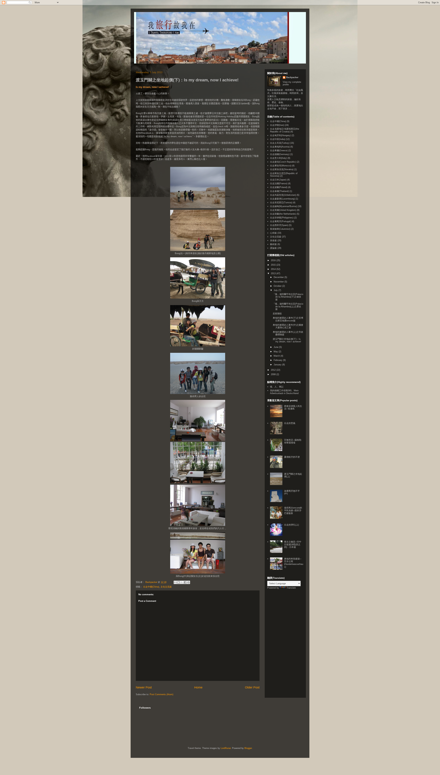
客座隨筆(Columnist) (280, 229)
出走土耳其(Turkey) (279, 143)
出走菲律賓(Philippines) (281, 217)
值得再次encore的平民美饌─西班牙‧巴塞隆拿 (293, 510)
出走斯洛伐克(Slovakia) (281, 169)
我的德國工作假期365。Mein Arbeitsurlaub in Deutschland (284, 392)
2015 (273, 265)
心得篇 (273, 233)
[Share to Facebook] (185, 582)
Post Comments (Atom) (161, 694)
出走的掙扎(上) (291, 524)
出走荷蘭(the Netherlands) (283, 214)
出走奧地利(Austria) (280, 146)
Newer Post (144, 687)
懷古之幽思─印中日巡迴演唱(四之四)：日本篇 (292, 544)
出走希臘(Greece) (279, 150)
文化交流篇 (166, 586)
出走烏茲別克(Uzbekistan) (283, 195)
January (278, 364)
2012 (273, 370)
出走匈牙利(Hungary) (280, 135)
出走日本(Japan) (278, 179)
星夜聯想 (277, 313)
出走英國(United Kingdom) (283, 210)
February (278, 360)
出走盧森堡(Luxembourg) (282, 198)
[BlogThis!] (178, 582)
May (276, 351)
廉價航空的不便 (292, 457)
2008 (273, 374)
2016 (273, 260)
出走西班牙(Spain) (279, 225)
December (279, 277)
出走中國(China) (151, 586)
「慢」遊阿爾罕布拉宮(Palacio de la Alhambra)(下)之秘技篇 (288, 297)
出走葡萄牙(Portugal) (280, 221)
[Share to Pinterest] (188, 582)
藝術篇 (273, 244)
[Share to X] (182, 582)
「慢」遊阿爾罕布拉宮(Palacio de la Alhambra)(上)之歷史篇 (288, 306)
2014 (273, 269)
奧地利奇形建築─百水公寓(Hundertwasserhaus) (293, 562)
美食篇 (273, 240)
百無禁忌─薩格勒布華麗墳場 (292, 441)
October (278, 286)
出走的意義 (289, 423)
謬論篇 (273, 248)
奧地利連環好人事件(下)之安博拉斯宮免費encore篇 (288, 319)
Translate (291, 587)
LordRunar (226, 748)
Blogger (248, 748)
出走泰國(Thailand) (279, 191)
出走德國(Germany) (279, 154)
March (277, 356)
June (276, 347)
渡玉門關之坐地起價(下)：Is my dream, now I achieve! (287, 340)
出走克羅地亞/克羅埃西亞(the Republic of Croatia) (284, 130)
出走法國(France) (278, 183)
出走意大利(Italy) (278, 158)
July (276, 290)
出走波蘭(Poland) (278, 187)
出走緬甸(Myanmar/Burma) (283, 206)
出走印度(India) (277, 139)
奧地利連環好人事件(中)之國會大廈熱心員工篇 (288, 326)
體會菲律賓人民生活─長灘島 (293, 407)
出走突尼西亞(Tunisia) (281, 202)
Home (198, 687)
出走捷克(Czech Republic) (283, 162)
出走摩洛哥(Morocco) (280, 165)
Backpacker (292, 77)
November (279, 281)
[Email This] (175, 582)
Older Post (252, 687)
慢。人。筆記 (276, 386)
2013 (273, 273)
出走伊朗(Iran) (277, 125)
